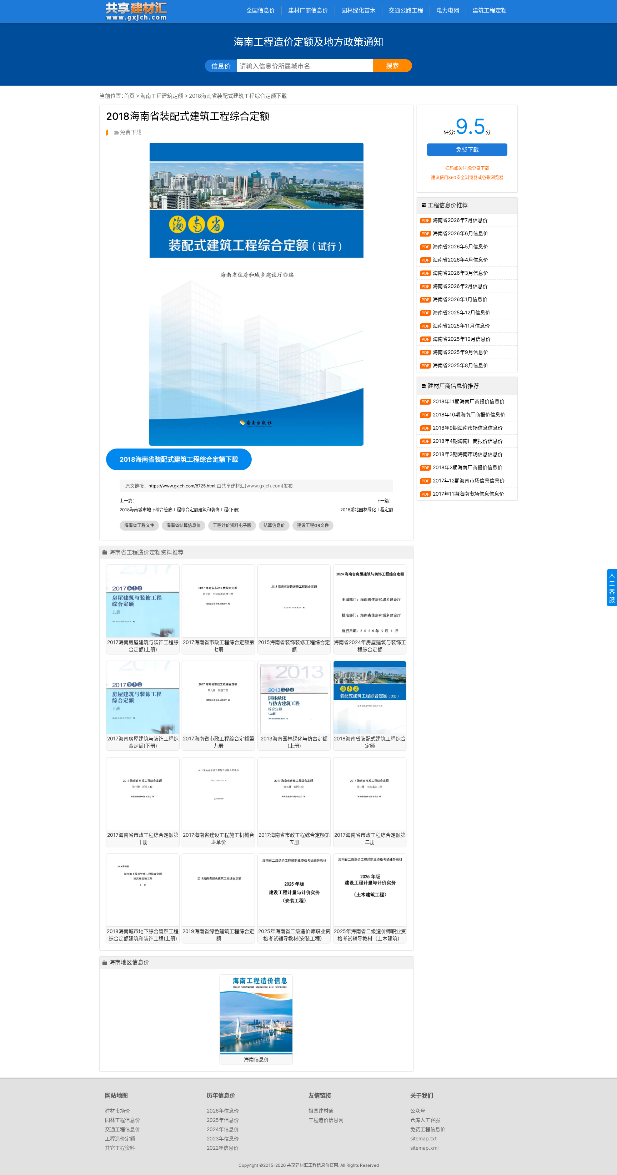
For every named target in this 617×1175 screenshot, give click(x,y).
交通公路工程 (406, 10)
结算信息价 (274, 525)
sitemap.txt (423, 1138)
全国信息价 (260, 10)
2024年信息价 (223, 1129)
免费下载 (467, 149)
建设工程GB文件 (313, 525)
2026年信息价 (223, 1111)
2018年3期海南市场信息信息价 (468, 454)
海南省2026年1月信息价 (460, 299)
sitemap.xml (424, 1148)
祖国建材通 (320, 1111)
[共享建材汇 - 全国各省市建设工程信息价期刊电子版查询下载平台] (136, 11)
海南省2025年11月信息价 (461, 326)
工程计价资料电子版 (232, 525)
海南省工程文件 (139, 525)
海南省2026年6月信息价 (460, 233)
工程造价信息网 (325, 1120)
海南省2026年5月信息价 (460, 246)
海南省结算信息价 (183, 525)
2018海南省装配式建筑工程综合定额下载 (179, 459)
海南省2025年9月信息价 (460, 352)
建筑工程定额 (489, 10)
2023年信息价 (223, 1138)
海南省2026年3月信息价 (460, 273)
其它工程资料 (120, 1148)
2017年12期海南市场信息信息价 (469, 480)
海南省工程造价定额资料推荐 (146, 552)
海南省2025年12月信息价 (461, 312)
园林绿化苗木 (358, 10)
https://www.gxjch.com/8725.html (182, 485)
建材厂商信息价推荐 (453, 385)
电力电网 (447, 10)
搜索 (392, 66)
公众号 (417, 1111)
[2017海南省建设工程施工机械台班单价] (218, 783)
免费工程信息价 (427, 1129)
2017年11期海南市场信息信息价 (468, 494)
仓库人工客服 (425, 1120)
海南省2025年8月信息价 (460, 365)
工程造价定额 (120, 1138)
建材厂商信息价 (308, 10)
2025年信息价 (223, 1120)
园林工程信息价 (122, 1120)
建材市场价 (117, 1111)
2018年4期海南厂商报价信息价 (468, 441)
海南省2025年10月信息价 (462, 339)
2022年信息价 (223, 1148)
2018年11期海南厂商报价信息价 (469, 401)
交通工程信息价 (122, 1129)
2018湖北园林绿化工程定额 (366, 509)
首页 (129, 95)
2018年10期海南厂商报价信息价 (469, 414)
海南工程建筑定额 (161, 95)
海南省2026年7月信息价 (460, 220)
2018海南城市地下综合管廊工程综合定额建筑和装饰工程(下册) (180, 509)
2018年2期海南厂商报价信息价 (467, 467)
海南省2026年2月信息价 (460, 286)
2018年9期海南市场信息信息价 (468, 428)
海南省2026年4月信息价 (460, 260)
